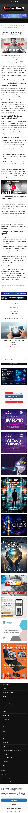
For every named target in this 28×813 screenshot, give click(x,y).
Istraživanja (6, 715)
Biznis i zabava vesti (8, 692)
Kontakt (3, 774)
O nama (3, 770)
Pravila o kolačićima (9, 811)
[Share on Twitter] (14, 303)
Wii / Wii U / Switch (8, 758)
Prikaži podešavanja (14, 808)
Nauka (4, 696)
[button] (26, 785)
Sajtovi (4, 711)
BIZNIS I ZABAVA (10, 25)
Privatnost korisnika (6, 782)
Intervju (5, 723)
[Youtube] (15, 1)
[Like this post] (11, 303)
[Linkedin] (13, 1)
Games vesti (6, 735)
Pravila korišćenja (5, 778)
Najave (4, 738)
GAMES (3, 731)
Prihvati (14, 800)
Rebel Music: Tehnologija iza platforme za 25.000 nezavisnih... (14, 341)
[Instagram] (11, 1)
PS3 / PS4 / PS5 (8, 754)
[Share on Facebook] (12, 303)
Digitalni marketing (8, 704)
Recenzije (5, 742)
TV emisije (5, 727)
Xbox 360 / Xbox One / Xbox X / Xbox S (13, 750)
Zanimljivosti (6, 719)
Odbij (14, 804)
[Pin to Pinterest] (15, 303)
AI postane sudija (8, 283)
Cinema (5, 707)
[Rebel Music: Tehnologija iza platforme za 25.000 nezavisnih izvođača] (14, 330)
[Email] (17, 1)
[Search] (26, 21)
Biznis (4, 700)
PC (5, 746)
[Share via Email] (17, 303)
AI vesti (4, 688)
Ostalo (6, 761)
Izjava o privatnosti (17, 811)
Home (2, 25)
